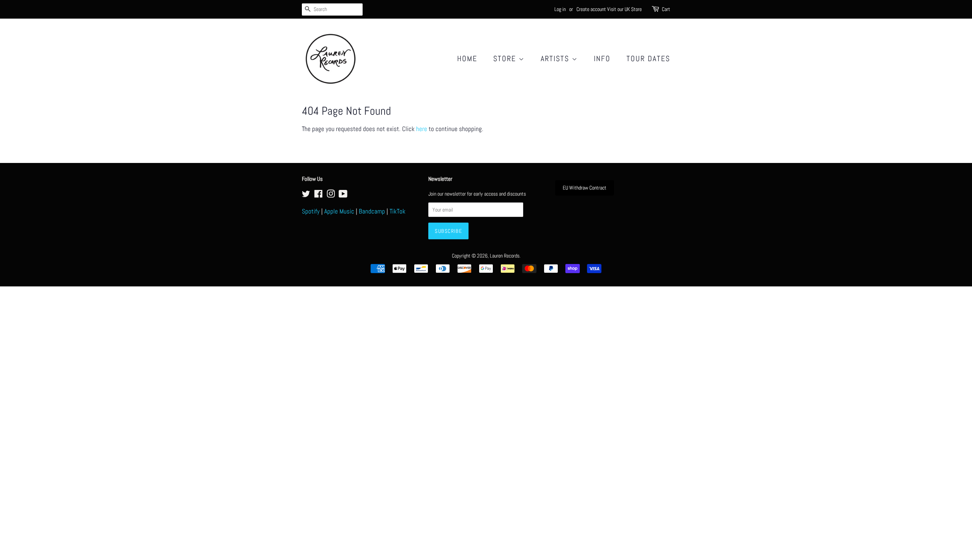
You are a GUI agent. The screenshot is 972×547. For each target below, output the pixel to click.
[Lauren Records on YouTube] (343, 195)
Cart (666, 9)
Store (506, 58)
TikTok (398, 211)
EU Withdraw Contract (584, 187)
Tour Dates (648, 58)
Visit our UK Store (624, 9)
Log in (560, 9)
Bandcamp (372, 211)
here (421, 129)
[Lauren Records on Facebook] (318, 195)
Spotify (311, 211)
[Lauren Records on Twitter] (306, 195)
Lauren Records (504, 255)
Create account (591, 9)
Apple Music (339, 211)
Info (602, 58)
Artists (556, 58)
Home (467, 58)
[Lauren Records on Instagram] (331, 195)
